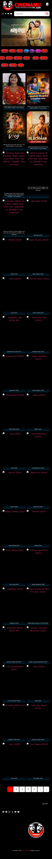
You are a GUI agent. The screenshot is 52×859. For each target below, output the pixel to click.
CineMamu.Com (26, 850)
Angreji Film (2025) (14, 390)
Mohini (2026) (14, 274)
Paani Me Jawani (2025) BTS (14, 661)
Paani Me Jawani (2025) (38, 739)
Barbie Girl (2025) (38, 506)
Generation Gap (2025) (38, 351)
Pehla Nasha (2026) (14, 429)
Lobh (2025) (14, 467)
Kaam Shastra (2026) (38, 274)
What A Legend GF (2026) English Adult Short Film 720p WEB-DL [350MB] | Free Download (38, 188)
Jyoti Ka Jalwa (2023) (38, 312)
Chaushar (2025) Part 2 (14, 739)
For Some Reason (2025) (14, 700)
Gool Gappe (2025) (38, 778)
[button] (47, 4)
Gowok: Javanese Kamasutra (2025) (38, 661)
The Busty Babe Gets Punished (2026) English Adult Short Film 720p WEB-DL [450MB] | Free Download (14, 195)
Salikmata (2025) (14, 623)
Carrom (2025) (14, 506)
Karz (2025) (14, 778)
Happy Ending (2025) (14, 545)
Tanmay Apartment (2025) (38, 584)
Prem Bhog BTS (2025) (38, 467)
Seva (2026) (14, 312)
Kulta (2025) (38, 700)
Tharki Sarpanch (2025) (38, 390)
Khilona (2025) (38, 545)
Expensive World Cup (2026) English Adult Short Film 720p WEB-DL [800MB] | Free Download (14, 233)
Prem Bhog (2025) (14, 584)
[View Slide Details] (26, 32)
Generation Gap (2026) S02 (14, 351)
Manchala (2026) (38, 235)
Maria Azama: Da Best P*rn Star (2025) (38, 623)
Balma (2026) (38, 429)
